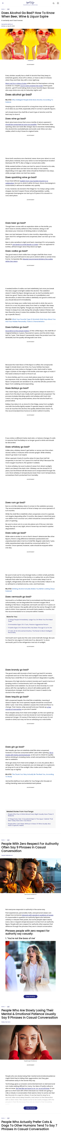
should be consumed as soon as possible (21, 124)
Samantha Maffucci (7, 24)
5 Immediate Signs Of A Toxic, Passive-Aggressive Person (28, 624)
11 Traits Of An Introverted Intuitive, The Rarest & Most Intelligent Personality (30, 631)
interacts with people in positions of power (37, 915)
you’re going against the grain (31, 86)
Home (3, 9)
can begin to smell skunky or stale (25, 244)
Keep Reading (30, 996)
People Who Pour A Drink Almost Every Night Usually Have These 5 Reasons (31, 815)
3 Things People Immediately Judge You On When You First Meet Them (30, 620)
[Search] (53, 3)
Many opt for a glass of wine (16, 83)
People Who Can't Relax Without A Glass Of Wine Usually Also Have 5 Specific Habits (29, 824)
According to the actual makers (17, 331)
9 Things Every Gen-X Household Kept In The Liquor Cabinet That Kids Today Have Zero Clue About (30, 819)
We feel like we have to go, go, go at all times (32, 1088)
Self (8, 9)
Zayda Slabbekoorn (7, 855)
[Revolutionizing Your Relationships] (30, 2)
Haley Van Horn (5, 1022)
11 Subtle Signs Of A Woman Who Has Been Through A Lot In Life (30, 628)
